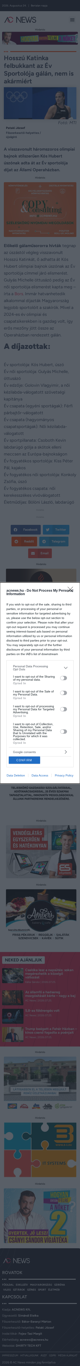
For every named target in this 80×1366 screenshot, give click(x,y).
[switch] (63, 678)
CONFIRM (24, 760)
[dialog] (40, 683)
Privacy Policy (64, 775)
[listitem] (40, 668)
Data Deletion (16, 775)
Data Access (40, 775)
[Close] (72, 591)
